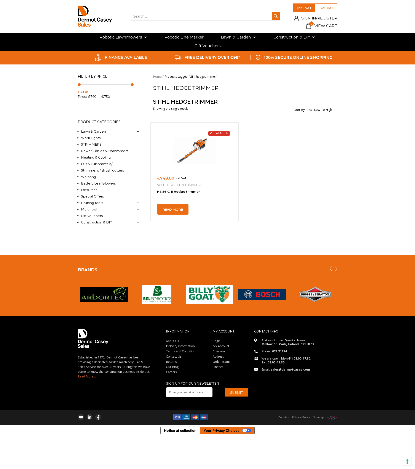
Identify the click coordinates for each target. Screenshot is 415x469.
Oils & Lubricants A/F (98, 163)
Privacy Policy (301, 417)
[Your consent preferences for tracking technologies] (407, 461)
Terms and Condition (180, 351)
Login (216, 341)
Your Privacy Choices (221, 430)
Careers (171, 372)
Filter (83, 91)
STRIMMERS (91, 144)
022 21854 (279, 351)
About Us (172, 341)
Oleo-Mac (89, 189)
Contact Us (174, 356)
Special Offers (92, 196)
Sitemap (318, 417)
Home (157, 76)
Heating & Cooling (96, 157)
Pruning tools (92, 202)
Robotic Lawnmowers (121, 37)
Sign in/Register (319, 18)
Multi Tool (89, 209)
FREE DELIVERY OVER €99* (212, 57)
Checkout (219, 351)
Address (218, 356)
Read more (173, 209)
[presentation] (331, 269)
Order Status (221, 362)
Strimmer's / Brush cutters (102, 170)
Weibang (88, 176)
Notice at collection (180, 430)
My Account (221, 346)
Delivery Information (180, 346)
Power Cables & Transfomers (104, 151)
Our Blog (172, 367)
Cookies (283, 417)
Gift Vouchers (208, 45)
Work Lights (91, 138)
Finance (218, 367)
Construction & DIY (291, 37)
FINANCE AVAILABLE (126, 57)
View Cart (324, 26)
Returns (171, 362)
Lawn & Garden (236, 37)
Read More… (87, 376)
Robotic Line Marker (184, 37)
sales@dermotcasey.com (290, 369)
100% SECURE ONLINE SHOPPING (298, 57)
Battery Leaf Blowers (98, 183)
